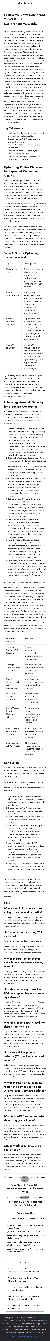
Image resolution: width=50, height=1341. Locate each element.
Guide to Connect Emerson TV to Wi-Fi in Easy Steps (25, 1226)
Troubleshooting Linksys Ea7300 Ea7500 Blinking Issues (25, 1237)
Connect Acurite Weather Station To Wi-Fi (25, 1220)
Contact (34, 1337)
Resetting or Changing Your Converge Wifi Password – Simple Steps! (24, 1243)
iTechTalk (25, 3)
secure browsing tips (22, 602)
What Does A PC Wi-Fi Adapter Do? (23, 1232)
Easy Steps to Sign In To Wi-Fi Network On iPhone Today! (25, 1250)
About (14, 1337)
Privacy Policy (24, 1337)
